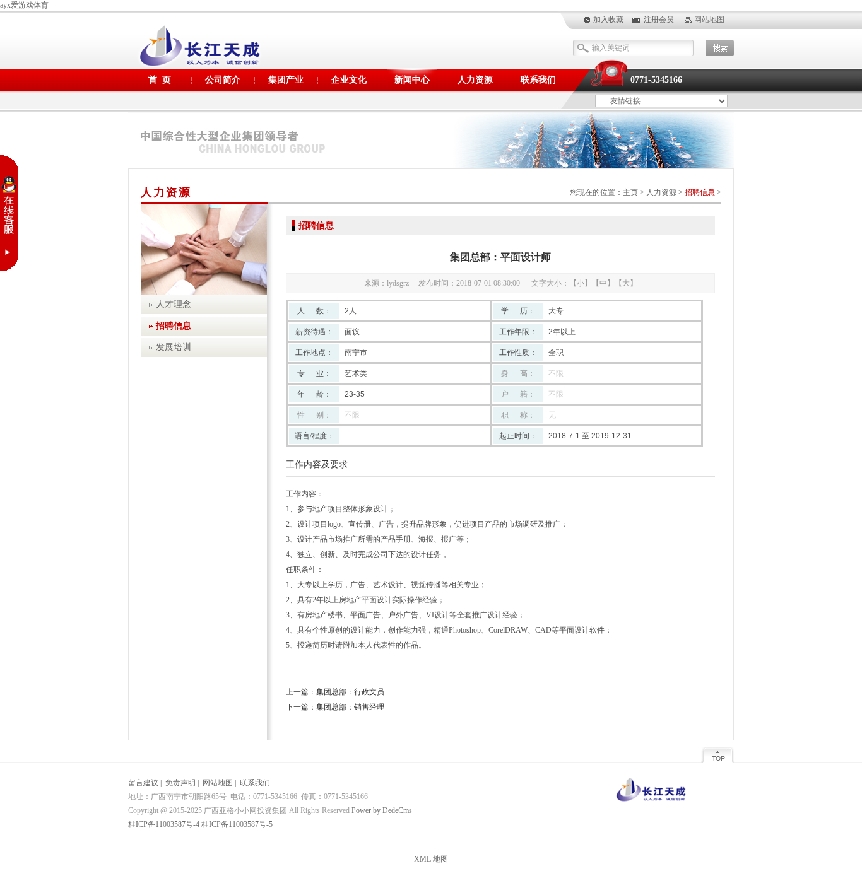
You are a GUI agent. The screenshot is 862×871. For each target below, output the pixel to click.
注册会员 (659, 19)
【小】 (580, 283)
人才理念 (173, 304)
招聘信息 (700, 192)
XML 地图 (431, 859)
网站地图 (709, 19)
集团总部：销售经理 (350, 707)
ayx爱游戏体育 (24, 5)
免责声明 (180, 782)
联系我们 (538, 80)
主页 (630, 192)
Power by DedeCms (381, 810)
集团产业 (286, 80)
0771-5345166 (656, 80)
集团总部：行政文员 (350, 691)
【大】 (626, 283)
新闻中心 (412, 80)
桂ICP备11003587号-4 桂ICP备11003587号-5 (200, 824)
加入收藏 (608, 19)
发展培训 (173, 347)
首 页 (159, 80)
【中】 (603, 283)
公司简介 (222, 80)
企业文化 (349, 80)
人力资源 (475, 80)
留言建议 (143, 782)
